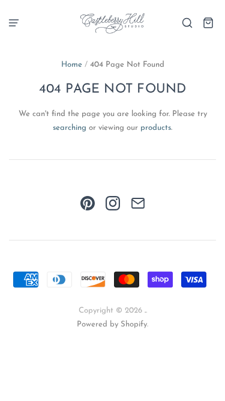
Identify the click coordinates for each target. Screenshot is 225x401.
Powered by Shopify (112, 324)
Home (71, 65)
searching (69, 128)
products (155, 128)
